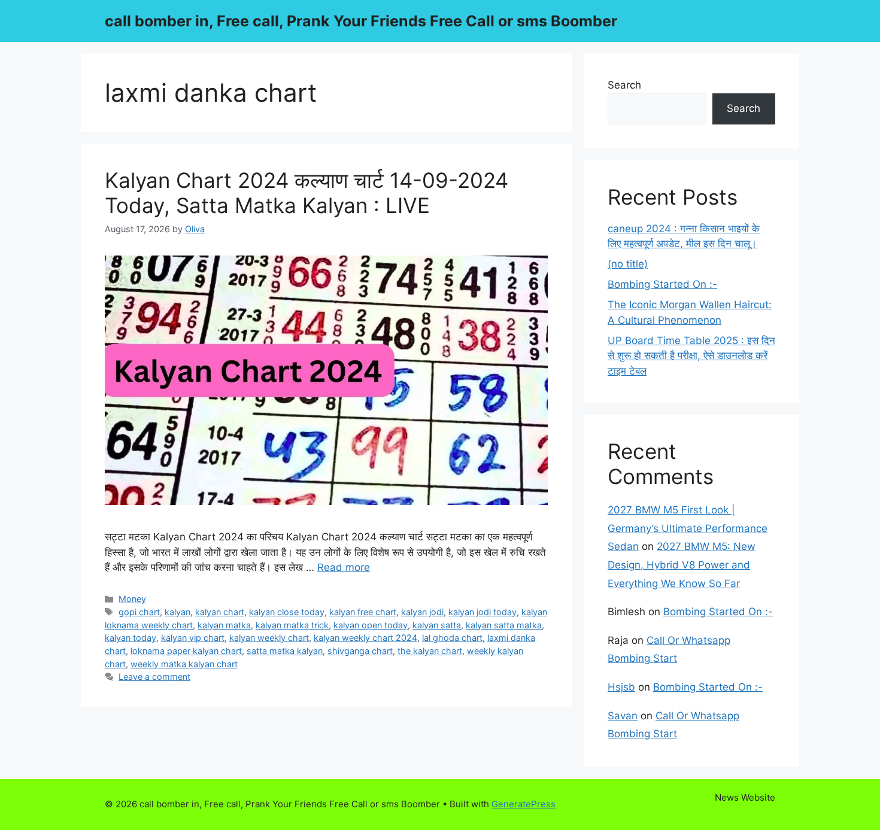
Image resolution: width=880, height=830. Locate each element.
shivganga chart (360, 651)
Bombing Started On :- (662, 284)
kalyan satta (436, 625)
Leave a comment (154, 676)
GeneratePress (523, 804)
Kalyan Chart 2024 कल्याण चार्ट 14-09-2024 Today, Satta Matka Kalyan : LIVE (306, 193)
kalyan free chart (362, 612)
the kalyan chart (429, 651)
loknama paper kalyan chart (186, 651)
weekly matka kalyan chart (184, 664)
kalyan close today (286, 612)
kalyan (177, 612)
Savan (623, 716)
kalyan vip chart (192, 638)
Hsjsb (621, 687)
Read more (343, 567)
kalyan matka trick (292, 625)
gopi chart (139, 612)
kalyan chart (219, 612)
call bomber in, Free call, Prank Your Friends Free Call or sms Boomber (361, 21)
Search (624, 85)
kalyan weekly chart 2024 (365, 638)
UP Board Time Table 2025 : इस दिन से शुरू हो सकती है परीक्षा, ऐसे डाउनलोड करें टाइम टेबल (691, 356)
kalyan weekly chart (269, 638)
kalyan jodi (422, 612)
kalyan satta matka (504, 625)
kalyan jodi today (482, 612)
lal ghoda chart (452, 638)
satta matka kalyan (285, 651)
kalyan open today (370, 625)
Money (132, 599)
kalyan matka (224, 625)
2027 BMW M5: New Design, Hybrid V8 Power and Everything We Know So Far (681, 564)
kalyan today (130, 638)
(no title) (628, 264)
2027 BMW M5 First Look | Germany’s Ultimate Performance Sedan (687, 528)
